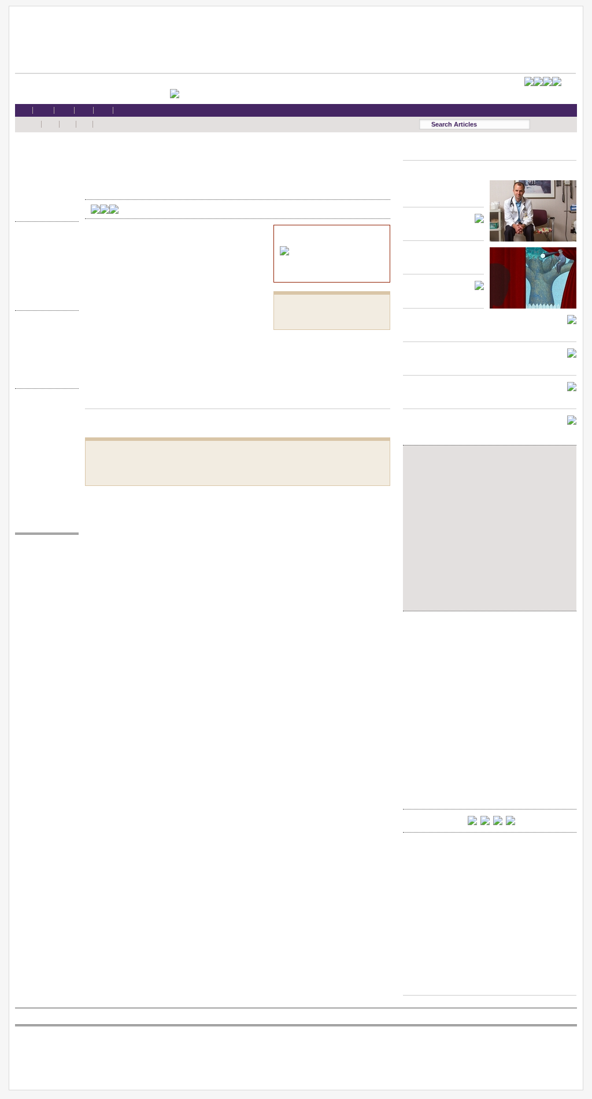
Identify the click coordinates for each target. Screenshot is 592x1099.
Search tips (44, 432)
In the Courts (44, 265)
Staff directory (44, 454)
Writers (44, 376)
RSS (44, 409)
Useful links (44, 498)
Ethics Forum (44, 253)
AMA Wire (44, 555)
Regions (44, 342)
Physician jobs (44, 621)
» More (44, 209)
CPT (44, 566)
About (44, 509)
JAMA (44, 577)
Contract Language (44, 242)
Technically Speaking (44, 287)
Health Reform (44, 153)
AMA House (44, 198)
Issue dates (44, 331)
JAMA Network (44, 588)
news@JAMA (44, 599)
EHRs (44, 164)
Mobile (44, 420)
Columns (44, 354)
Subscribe (44, 443)
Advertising (44, 465)
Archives (44, 365)
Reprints (44, 476)
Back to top (237, 397)
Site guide (44, 487)
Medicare (44, 175)
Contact (44, 520)
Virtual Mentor (44, 610)
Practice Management (44, 276)
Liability (44, 187)
